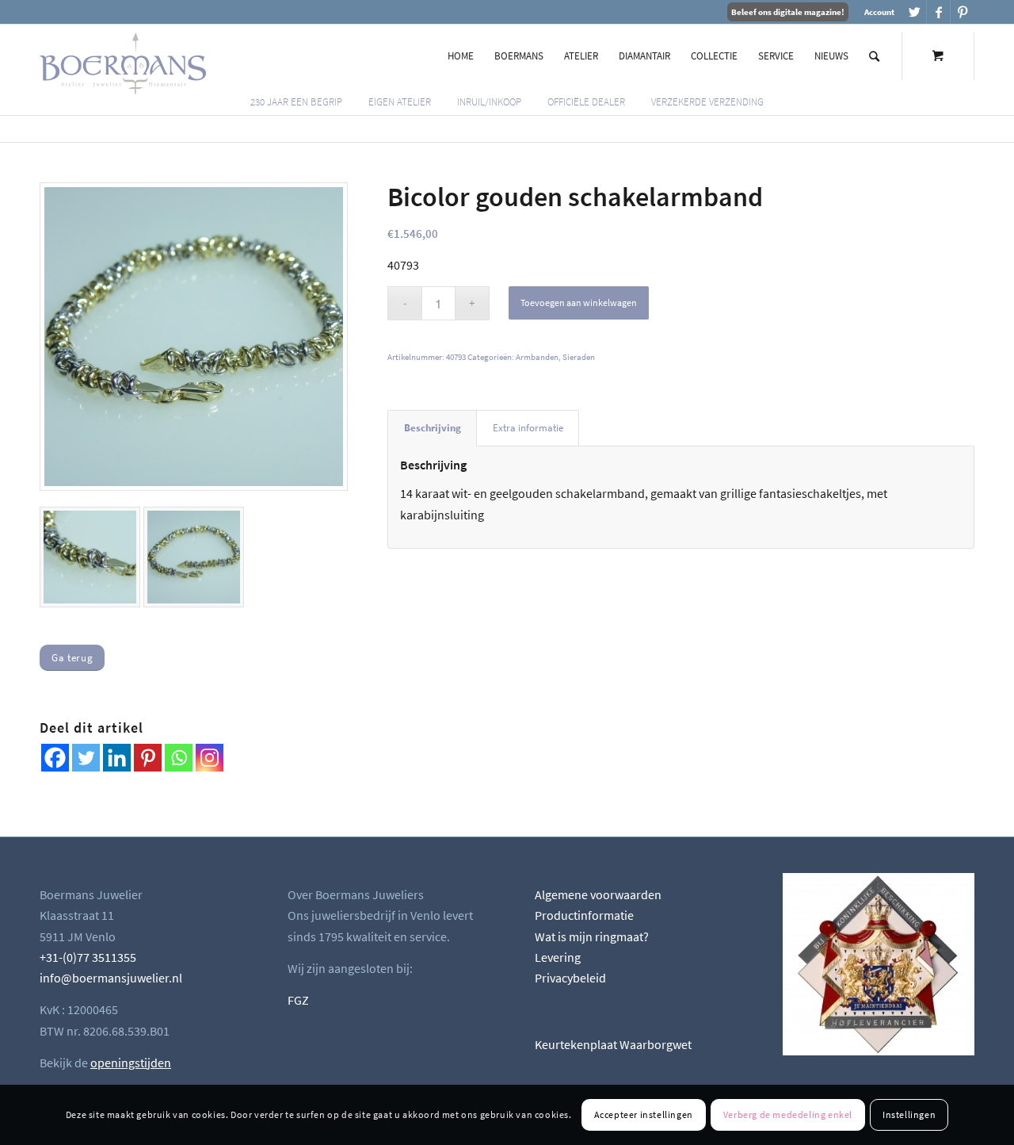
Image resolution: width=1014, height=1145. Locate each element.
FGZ (298, 1000)
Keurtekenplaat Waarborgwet (613, 1044)
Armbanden (537, 356)
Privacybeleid (570, 978)
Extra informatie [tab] (528, 428)
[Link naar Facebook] (938, 12)
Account (879, 11)
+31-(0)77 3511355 (88, 957)
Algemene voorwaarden (598, 894)
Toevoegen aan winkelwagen (578, 302)
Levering (558, 957)
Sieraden (578, 356)
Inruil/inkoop (489, 102)
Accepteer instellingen (643, 1114)
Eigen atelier (399, 102)
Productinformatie (584, 915)
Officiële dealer (586, 102)
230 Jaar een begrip (296, 102)
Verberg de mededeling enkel (787, 1114)
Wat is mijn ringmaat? (592, 936)
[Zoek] (874, 56)
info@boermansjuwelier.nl (111, 978)
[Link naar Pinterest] (962, 12)
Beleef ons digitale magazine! (787, 11)
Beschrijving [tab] (432, 428)
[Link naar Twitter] (914, 12)
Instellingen (909, 1114)
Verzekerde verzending (707, 102)
